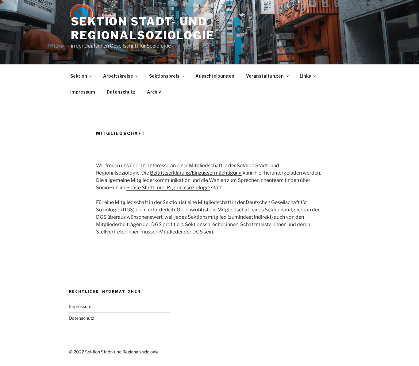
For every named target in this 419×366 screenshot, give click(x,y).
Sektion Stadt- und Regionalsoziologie (143, 28)
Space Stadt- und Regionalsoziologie (168, 188)
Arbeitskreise (118, 76)
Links (305, 76)
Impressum (82, 91)
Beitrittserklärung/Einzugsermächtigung (196, 173)
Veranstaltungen (265, 76)
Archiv (154, 91)
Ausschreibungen (214, 76)
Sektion (78, 76)
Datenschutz (121, 91)
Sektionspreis (164, 76)
